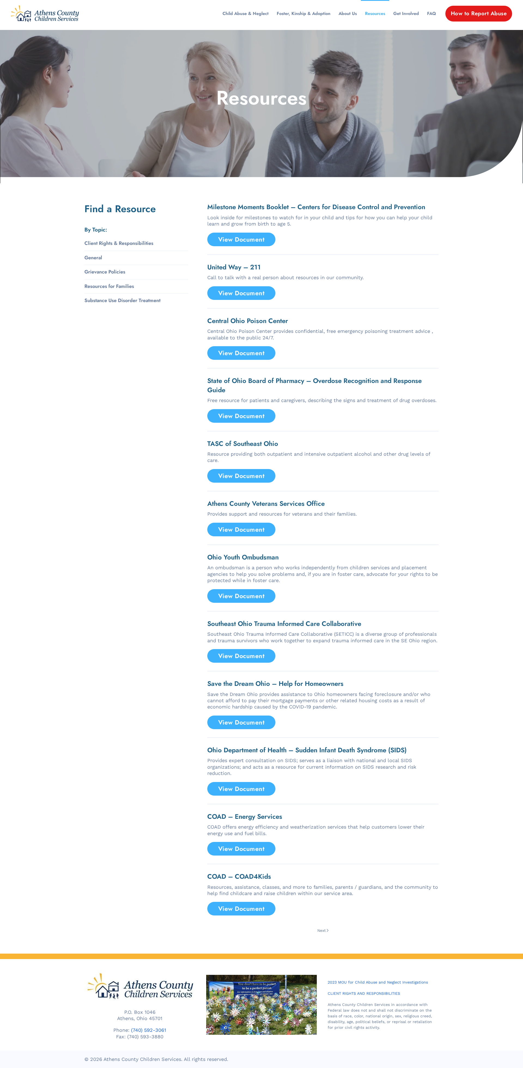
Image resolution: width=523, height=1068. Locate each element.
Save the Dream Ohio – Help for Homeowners (275, 683)
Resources (375, 13)
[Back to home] (45, 13)
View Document (241, 239)
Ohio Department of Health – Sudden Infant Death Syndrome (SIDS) (307, 750)
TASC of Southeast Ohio (242, 443)
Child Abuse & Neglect (246, 13)
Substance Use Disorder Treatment (122, 300)
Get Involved (406, 13)
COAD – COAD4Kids (239, 876)
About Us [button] (348, 13)
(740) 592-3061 (148, 1030)
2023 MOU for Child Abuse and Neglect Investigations (378, 982)
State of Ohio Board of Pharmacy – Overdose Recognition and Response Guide (314, 385)
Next (321, 930)
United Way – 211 (234, 267)
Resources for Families (109, 286)
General (93, 257)
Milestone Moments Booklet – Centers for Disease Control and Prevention (316, 207)
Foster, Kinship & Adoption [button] (303, 13)
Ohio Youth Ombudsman (243, 557)
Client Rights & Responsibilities (118, 243)
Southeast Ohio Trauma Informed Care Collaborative (284, 623)
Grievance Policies (104, 271)
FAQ (431, 13)
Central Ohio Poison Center (247, 320)
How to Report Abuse (479, 13)
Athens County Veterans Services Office (266, 503)
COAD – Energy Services (244, 816)
